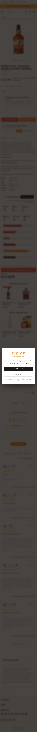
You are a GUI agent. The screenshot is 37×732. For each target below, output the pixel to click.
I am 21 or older (18, 369)
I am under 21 (18, 374)
